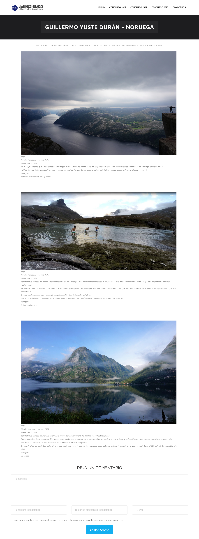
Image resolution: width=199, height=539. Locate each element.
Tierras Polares (59, 46)
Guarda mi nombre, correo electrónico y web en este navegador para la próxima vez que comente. (68, 519)
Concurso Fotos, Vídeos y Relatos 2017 (141, 46)
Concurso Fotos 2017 (108, 46)
